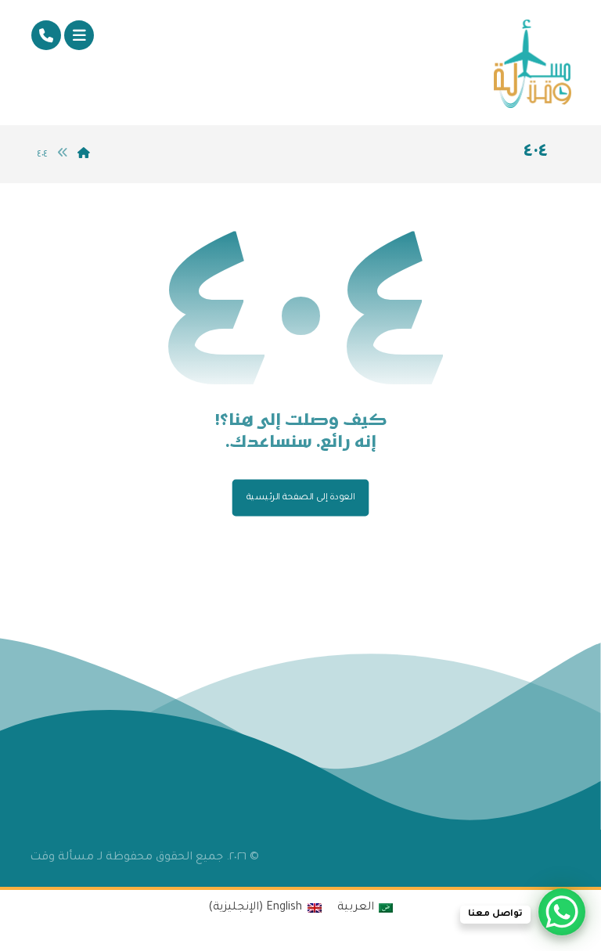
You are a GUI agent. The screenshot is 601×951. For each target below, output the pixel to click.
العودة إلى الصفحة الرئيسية (301, 497)
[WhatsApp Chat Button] (561, 911)
